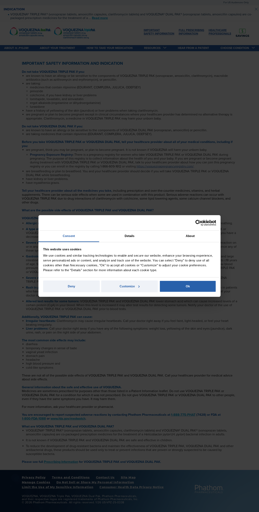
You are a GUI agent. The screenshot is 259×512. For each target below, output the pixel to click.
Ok (188, 286)
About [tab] (190, 236)
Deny (71, 286)
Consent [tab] (69, 236)
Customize (127, 286)
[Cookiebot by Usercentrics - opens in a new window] (198, 223)
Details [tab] (130, 236)
